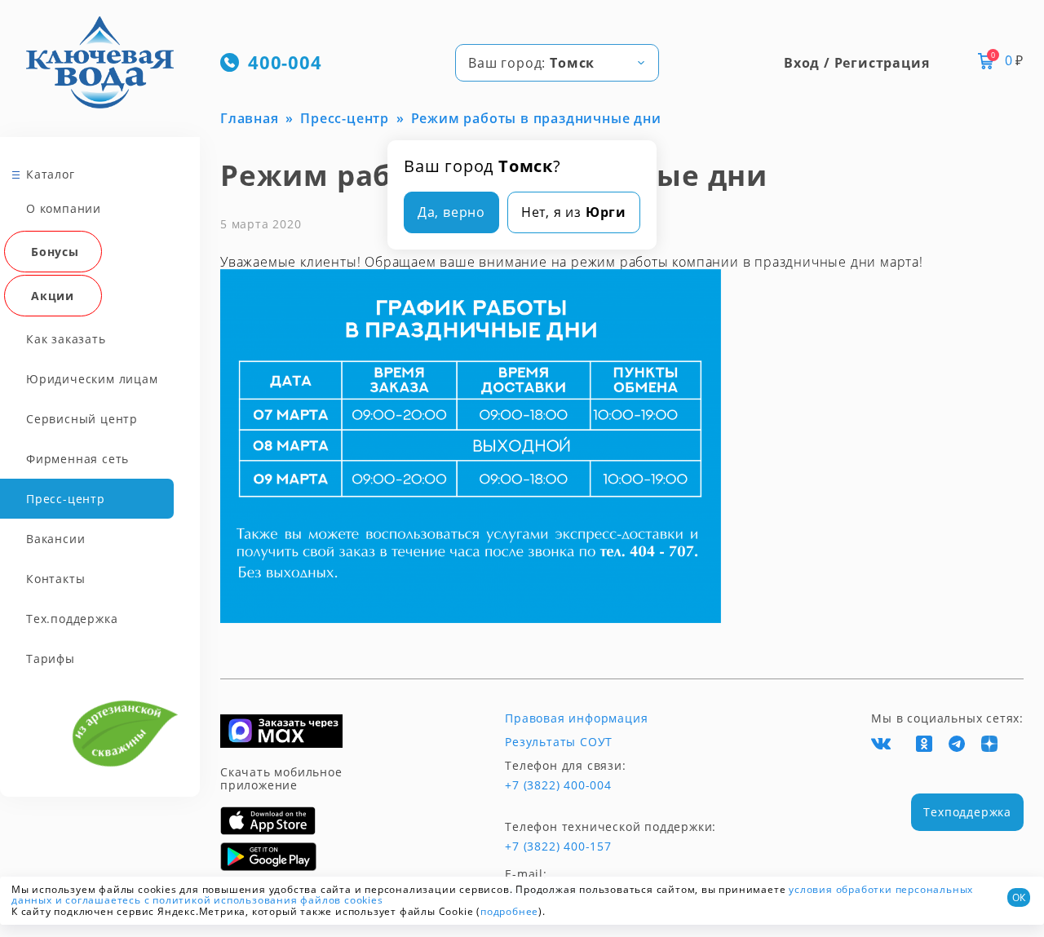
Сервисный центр (82, 419)
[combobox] (557, 63)
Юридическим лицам (92, 379)
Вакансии (55, 538)
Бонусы (55, 251)
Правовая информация (576, 718)
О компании (63, 208)
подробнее (509, 911)
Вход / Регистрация (856, 63)
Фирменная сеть (77, 458)
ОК (1018, 897)
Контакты (55, 578)
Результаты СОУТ (559, 742)
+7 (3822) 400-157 (558, 846)
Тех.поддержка (71, 618)
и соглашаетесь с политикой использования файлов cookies (219, 900)
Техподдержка (967, 812)
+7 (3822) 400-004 (558, 785)
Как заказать (66, 339)
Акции (52, 295)
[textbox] (557, 63)
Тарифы (50, 658)
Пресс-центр (65, 498)
